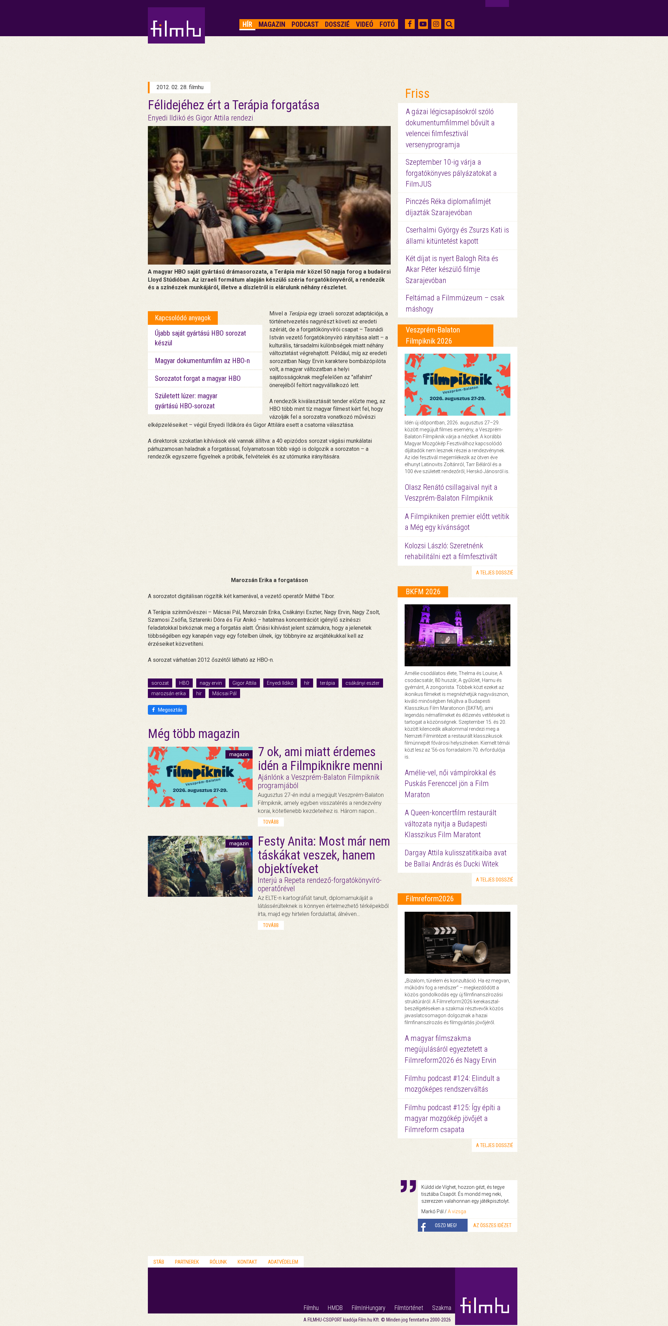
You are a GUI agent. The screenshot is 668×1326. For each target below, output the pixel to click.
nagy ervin (211, 683)
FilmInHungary (368, 1307)
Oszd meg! (446, 1225)
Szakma (441, 1307)
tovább (271, 822)
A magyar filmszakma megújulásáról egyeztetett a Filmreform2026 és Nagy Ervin (450, 1049)
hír (307, 683)
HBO (184, 683)
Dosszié (337, 24)
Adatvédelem (283, 1262)
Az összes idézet (492, 1225)
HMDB (335, 1307)
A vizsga (457, 1211)
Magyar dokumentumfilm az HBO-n (202, 360)
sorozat (160, 683)
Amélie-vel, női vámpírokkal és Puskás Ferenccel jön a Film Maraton (450, 783)
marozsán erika (168, 693)
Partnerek (187, 1262)
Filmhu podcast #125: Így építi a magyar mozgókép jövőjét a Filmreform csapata (453, 1118)
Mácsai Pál (224, 693)
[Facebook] (410, 24)
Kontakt (247, 1262)
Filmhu (311, 1307)
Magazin (272, 24)
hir (199, 693)
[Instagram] (436, 24)
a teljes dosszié (494, 572)
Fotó (387, 24)
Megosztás (170, 710)
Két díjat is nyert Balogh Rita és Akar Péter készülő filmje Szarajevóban (452, 269)
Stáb (158, 1262)
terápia (327, 683)
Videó (364, 24)
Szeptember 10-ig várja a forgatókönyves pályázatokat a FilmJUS (451, 173)
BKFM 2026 (423, 591)
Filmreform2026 (430, 898)
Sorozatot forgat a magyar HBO (198, 378)
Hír (247, 24)
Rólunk (218, 1262)
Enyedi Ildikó (280, 683)
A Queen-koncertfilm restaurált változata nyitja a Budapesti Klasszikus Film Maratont (450, 823)
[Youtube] (423, 24)
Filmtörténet (409, 1307)
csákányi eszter (362, 683)
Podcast (305, 24)
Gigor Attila (244, 683)
